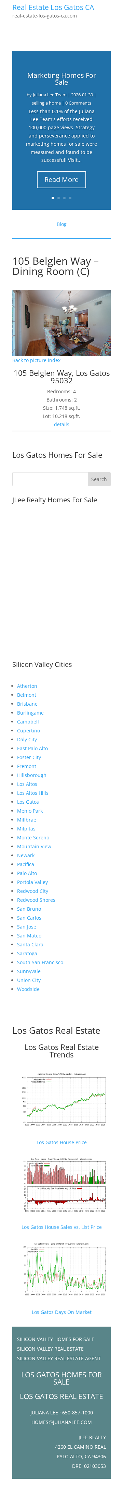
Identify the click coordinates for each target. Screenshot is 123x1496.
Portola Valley (32, 882)
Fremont (26, 766)
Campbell (28, 721)
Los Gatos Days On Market (62, 1312)
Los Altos (27, 784)
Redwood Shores (36, 900)
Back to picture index (36, 360)
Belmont (26, 695)
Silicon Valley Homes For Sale (55, 1339)
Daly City (27, 739)
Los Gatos (28, 802)
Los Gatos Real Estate (56, 1030)
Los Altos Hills (33, 793)
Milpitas (26, 828)
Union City (29, 980)
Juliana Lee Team (50, 95)
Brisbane (27, 704)
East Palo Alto (32, 748)
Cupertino (28, 730)
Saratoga (27, 953)
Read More (61, 179)
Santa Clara (30, 944)
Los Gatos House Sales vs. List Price (62, 1227)
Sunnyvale (29, 971)
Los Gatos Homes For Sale (57, 455)
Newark (26, 855)
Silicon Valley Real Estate (50, 1348)
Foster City (29, 757)
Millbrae (26, 819)
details (61, 424)
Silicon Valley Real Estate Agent (59, 1358)
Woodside (28, 989)
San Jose (26, 926)
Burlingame (30, 712)
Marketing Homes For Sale (61, 79)
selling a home (46, 103)
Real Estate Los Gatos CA (53, 7)
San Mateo (29, 935)
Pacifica (25, 864)
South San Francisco (40, 962)
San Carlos (29, 917)
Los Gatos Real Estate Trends (62, 1051)
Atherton (27, 686)
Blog (62, 224)
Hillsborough (31, 775)
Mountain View (34, 846)
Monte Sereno (33, 837)
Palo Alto (27, 873)
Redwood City (32, 891)
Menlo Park (30, 810)
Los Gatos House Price (62, 1142)
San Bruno (29, 909)
